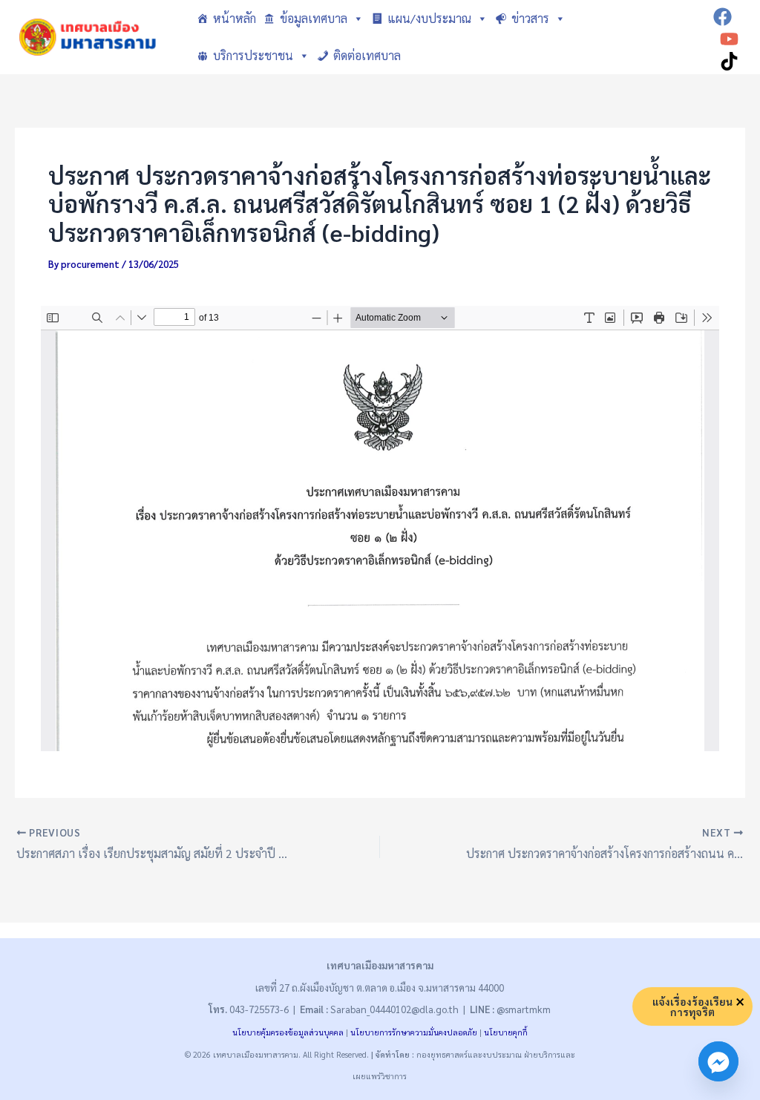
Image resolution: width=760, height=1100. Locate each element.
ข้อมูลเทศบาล (313, 18)
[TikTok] (729, 61)
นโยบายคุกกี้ (506, 1032)
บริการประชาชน (253, 55)
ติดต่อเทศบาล (367, 55)
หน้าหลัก (234, 18)
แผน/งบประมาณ (429, 18)
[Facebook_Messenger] (718, 1061)
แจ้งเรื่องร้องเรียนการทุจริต (692, 1006)
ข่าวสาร (530, 18)
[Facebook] (722, 16)
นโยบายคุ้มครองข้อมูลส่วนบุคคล (288, 1032)
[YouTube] (729, 39)
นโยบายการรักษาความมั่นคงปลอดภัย (413, 1032)
